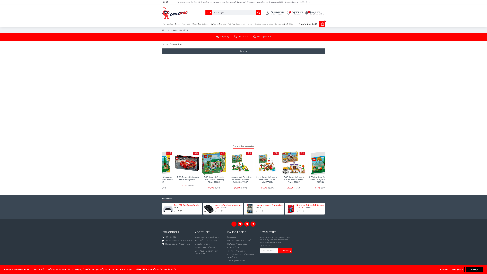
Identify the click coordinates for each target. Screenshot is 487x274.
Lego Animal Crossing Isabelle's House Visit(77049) (257, 179)
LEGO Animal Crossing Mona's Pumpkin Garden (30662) (310, 179)
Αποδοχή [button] (475, 269)
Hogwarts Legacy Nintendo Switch (269, 205)
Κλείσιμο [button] (444, 269)
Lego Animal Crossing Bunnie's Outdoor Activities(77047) (230, 179)
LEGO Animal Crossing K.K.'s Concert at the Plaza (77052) (283, 179)
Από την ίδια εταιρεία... (243, 146)
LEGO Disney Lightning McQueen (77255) (177, 178)
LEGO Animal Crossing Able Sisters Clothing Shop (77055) (203, 179)
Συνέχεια (243, 51)
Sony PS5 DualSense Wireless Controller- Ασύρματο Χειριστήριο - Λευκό (187, 205)
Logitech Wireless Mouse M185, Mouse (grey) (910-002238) (228, 205)
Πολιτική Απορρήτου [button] (169, 269)
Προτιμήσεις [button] (457, 269)
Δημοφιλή (167, 198)
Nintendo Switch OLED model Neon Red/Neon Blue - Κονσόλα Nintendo (310, 205)
